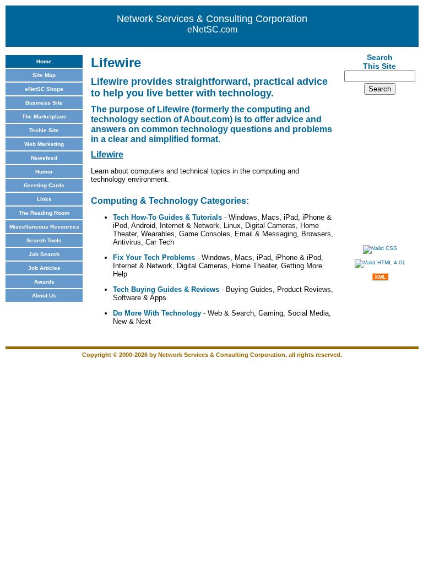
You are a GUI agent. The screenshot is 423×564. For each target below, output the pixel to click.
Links (44, 199)
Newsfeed (44, 158)
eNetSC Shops (44, 89)
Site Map (44, 75)
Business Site (44, 103)
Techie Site (44, 130)
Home (44, 61)
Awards (44, 282)
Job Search (44, 254)
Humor (44, 172)
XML (380, 277)
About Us (44, 295)
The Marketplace (44, 116)
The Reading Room (44, 213)
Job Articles (44, 268)
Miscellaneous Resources (44, 227)
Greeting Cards (44, 185)
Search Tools (44, 240)
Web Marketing (44, 144)
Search (379, 89)
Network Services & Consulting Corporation (212, 18)
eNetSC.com (212, 29)
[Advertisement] (380, 168)
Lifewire (107, 154)
